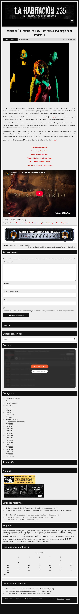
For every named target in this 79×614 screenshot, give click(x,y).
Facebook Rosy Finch (39, 147)
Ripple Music (59, 539)
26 (29, 570)
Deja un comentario (69, 39)
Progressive (11, 539)
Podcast (9, 417)
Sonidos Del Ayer (12, 419)
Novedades (10, 415)
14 (50, 565)
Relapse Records (49, 539)
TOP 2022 (9, 445)
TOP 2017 (9, 435)
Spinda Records (21, 541)
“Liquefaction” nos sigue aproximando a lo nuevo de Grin (26, 515)
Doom (23, 532)
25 (18, 570)
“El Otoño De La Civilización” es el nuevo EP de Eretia (24, 508)
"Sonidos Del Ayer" (30, 530)
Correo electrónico (11, 291)
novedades (50, 536)
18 (18, 568)
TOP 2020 (9, 440)
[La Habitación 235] (39, 241)
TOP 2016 (9, 433)
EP (37, 532)
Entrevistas (10, 405)
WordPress (60, 599)
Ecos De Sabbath (12, 403)
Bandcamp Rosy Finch (39, 151)
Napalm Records (17, 536)
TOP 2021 (9, 442)
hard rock (50, 532)
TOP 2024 (9, 449)
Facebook (8, 598)
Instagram (28, 598)
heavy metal (57, 532)
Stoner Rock (46, 541)
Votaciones (10, 456)
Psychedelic (28, 539)
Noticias (9, 412)
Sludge (5, 541)
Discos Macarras (16, 223)
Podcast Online (66, 536)
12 (29, 565)
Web (5, 300)
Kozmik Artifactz (44, 534)
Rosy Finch (64, 223)
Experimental (42, 532)
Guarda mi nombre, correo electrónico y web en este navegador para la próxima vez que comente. (39, 310)
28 (50, 570)
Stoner (39, 541)
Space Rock (12, 541)
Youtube (39, 598)
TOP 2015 (9, 431)
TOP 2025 (9, 452)
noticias (57, 223)
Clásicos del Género (13, 398)
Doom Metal (31, 532)
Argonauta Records (54, 530)
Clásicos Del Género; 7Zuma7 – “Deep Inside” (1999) (24, 517)
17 (8, 568)
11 (18, 565)
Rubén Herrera (23, 39)
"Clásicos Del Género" (9, 530)
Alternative (45, 530)
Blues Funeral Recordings (70, 530)
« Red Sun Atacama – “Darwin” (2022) (16, 245)
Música (8, 410)
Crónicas (9, 401)
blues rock (6, 532)
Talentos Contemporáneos (15, 422)
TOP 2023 (9, 447)
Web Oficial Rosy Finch (39, 154)
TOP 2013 (9, 426)
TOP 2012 (9, 424)
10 (8, 565)
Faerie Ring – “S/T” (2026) (15, 519)
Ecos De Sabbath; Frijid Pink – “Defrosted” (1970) (36, 589)
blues (62, 530)
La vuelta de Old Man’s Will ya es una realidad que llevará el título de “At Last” (34, 510)
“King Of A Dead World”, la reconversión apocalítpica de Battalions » (51, 247)
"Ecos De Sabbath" (19, 530)
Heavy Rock (24, 534)
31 (8, 572)
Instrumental (34, 534)
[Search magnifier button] (75, 339)
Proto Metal (20, 539)
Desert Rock (17, 532)
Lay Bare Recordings (47, 223)
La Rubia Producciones (31, 223)
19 (29, 568)
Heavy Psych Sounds (11, 534)
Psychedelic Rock (39, 539)
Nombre (7, 283)
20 (39, 568)
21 (50, 568)
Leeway (68, 599)
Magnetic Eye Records (65, 534)
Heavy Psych (66, 532)
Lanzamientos (55, 534)
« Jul (4, 575)
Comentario (8, 262)
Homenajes (10, 408)
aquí (53, 117)
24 (8, 570)
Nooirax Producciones (27, 536)
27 (39, 570)
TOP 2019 (9, 438)
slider (68, 538)
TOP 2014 (9, 428)
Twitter (18, 598)
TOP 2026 (9, 454)
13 (39, 565)
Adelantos (38, 530)
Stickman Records (31, 541)
